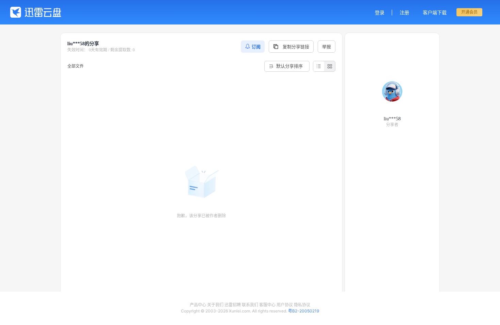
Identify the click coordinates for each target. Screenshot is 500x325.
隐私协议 (302, 304)
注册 (404, 12)
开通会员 (469, 12)
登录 (379, 12)
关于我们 (215, 304)
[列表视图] (318, 66)
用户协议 (285, 304)
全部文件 (75, 66)
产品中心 (198, 304)
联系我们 (250, 304)
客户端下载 (435, 12)
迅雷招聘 (232, 304)
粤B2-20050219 (303, 310)
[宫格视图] (329, 66)
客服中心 (267, 304)
